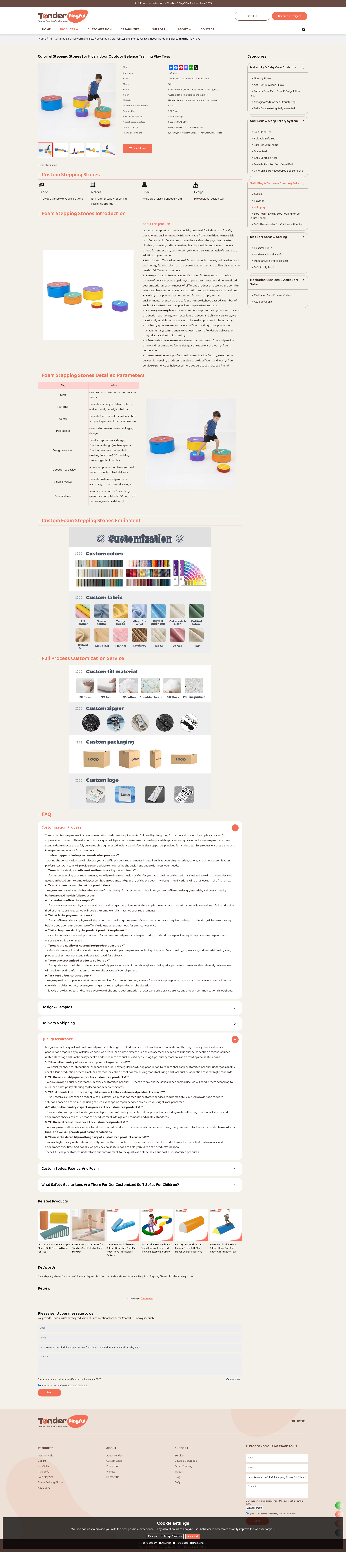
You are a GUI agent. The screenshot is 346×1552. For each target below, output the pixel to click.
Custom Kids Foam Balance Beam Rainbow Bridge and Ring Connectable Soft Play (155, 1248)
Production (112, 1466)
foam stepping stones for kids (54, 1276)
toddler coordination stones (111, 1276)
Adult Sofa (44, 1488)
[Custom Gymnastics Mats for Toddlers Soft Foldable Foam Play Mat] (88, 1225)
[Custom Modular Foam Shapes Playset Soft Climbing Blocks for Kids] (54, 1225)
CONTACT (207, 29)
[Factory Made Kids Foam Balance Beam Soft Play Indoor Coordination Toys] (191, 1225)
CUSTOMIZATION (100, 29)
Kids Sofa (43, 1466)
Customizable (114, 1461)
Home (42, 39)
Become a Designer (289, 16)
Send (49, 1392)
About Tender (114, 1455)
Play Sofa (43, 1471)
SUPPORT (158, 29)
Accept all (192, 1536)
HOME (46, 29)
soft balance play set (83, 1276)
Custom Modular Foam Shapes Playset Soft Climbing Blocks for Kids (54, 1248)
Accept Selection (173, 1536)
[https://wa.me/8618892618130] (339, 1505)
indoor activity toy (138, 1276)
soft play (102, 39)
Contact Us (112, 1477)
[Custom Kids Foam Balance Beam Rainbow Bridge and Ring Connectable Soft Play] (157, 1225)
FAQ (177, 1482)
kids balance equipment (181, 1276)
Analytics (166, 1543)
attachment (235, 1379)
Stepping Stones (158, 1276)
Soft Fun (252, 16)
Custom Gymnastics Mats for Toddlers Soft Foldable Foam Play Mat (87, 1248)
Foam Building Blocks (50, 1482)
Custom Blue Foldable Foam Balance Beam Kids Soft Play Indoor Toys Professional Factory (122, 1250)
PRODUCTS (67, 29)
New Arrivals (45, 1455)
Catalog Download (186, 1461)
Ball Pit (42, 1461)
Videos (179, 1471)
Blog (177, 1477)
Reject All (153, 1536)
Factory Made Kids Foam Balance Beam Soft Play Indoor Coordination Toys (188, 1248)
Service (179, 1455)
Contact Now (140, 148)
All (50, 39)
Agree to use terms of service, (64, 1385)
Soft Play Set (45, 1477)
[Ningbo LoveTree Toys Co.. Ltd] (63, 16)
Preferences (182, 1543)
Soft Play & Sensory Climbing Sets (74, 39)
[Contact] (339, 1514)
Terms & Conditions (78, 1385)
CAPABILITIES (130, 29)
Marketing (198, 1543)
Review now (147, 1298)
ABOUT (183, 29)
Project (110, 1471)
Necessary (151, 1543)
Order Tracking (183, 1466)
